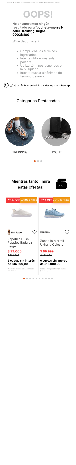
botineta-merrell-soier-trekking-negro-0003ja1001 (37, 3)
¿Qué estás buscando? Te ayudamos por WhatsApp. (41, 85)
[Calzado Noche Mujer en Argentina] (56, 132)
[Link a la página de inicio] (10, 3)
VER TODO (61, 184)
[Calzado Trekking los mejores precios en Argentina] (19, 132)
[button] (35, 161)
